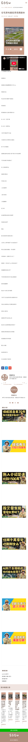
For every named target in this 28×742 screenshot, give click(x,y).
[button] (26, 2)
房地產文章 (4, 678)
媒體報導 (4, 681)
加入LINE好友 (14, 730)
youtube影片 (5, 674)
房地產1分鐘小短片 (8, 7)
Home (2, 7)
